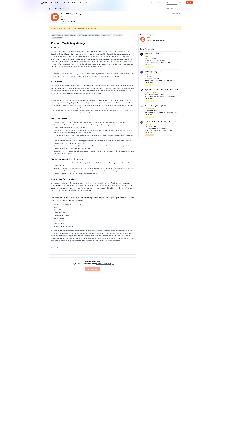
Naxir (146, 56)
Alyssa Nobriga (149, 108)
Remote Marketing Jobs (62, 9)
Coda (62, 17)
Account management (150, 96)
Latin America (148, 78)
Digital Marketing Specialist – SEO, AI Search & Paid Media (162, 90)
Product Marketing (106, 35)
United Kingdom (161, 60)
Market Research (82, 35)
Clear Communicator (161, 96)
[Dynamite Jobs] (50, 9)
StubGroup (148, 124)
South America (155, 94)
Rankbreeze (148, 74)
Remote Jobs (55, 3)
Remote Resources (86, 3)
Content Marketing (160, 80)
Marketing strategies (94, 35)
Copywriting (148, 62)
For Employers (172, 3)
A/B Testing (147, 130)
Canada (147, 60)
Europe (151, 110)
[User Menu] (148, 2)
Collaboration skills (57, 37)
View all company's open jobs (156, 40)
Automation (163, 130)
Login (182, 3)
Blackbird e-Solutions (151, 92)
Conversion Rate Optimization (171, 112)
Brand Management (150, 80)
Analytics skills (156, 130)
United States (65, 24)
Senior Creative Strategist (153, 54)
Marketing (89, 28)
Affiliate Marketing (149, 112)
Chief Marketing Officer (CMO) (155, 106)
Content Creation (118, 35)
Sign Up (189, 3)
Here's (97, 76)
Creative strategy (155, 62)
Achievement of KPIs (57, 35)
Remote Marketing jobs (105, 264)
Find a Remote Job (70, 3)
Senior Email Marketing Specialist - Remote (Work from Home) (162, 122)
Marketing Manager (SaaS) (154, 72)
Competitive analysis (70, 35)
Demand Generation (170, 80)
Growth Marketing (165, 62)
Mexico (158, 78)
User (141, 3)
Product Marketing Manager (71, 14)
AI (151, 130)
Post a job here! (156, 3)
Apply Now (93, 269)
